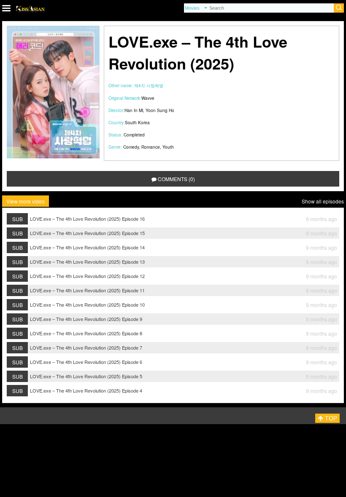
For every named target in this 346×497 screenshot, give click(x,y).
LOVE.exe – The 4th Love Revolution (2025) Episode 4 (86, 390)
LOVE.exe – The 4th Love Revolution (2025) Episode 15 (87, 233)
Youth (168, 147)
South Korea (137, 123)
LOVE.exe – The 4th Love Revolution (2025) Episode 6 (86, 361)
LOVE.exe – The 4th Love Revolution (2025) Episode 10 (87, 304)
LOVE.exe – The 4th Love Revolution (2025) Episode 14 (87, 247)
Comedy (131, 147)
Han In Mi (133, 110)
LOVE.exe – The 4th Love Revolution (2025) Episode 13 (87, 261)
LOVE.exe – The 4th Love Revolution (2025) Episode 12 (87, 276)
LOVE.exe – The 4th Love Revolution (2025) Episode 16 (87, 218)
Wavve (147, 98)
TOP (330, 418)
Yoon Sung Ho (160, 110)
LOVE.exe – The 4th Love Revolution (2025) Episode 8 (86, 333)
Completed (134, 135)
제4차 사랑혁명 (148, 85)
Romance (150, 147)
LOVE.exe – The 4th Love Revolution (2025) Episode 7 (86, 347)
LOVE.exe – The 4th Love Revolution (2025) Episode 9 (86, 318)
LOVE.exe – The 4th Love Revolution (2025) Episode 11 (87, 290)
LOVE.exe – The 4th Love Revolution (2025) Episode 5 (86, 376)
